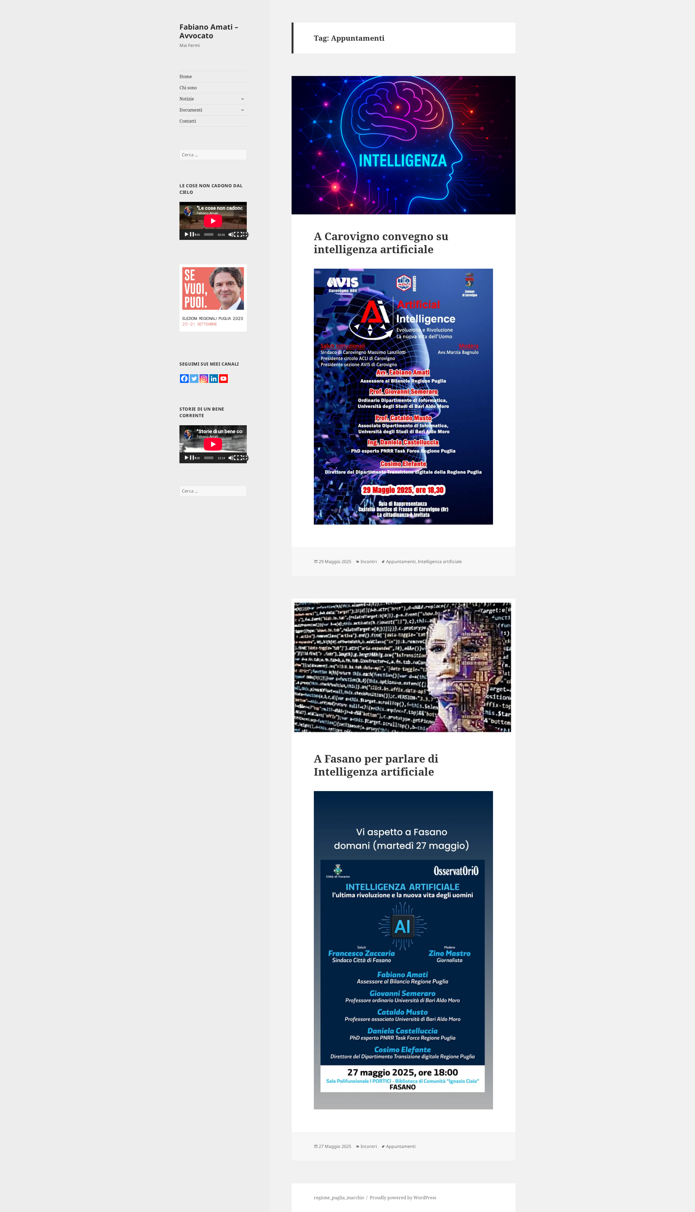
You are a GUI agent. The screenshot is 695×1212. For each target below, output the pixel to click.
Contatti (187, 121)
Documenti (190, 110)
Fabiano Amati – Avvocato (208, 31)
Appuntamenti (401, 561)
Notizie (186, 99)
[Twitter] (194, 378)
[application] (213, 221)
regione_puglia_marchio (339, 1198)
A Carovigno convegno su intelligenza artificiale (381, 242)
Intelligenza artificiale (440, 561)
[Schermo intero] (243, 235)
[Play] (190, 235)
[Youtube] (223, 378)
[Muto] (234, 235)
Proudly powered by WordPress (403, 1198)
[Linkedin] (213, 378)
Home (185, 77)
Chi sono (188, 88)
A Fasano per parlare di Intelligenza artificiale (376, 765)
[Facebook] (184, 378)
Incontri (369, 561)
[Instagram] (204, 378)
